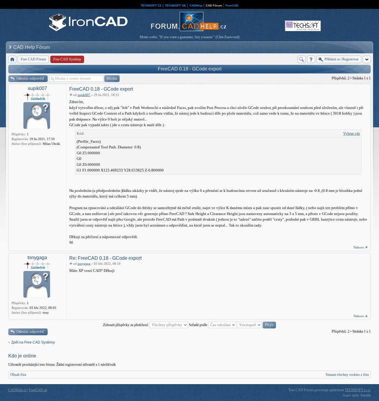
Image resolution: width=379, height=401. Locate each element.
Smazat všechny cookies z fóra (347, 375)
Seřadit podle (198, 325)
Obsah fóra (18, 375)
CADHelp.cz (17, 390)
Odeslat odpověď (30, 78)
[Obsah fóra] (12, 59)
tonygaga (37, 257)
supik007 (37, 88)
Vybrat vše (351, 133)
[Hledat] (302, 59)
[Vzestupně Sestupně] (256, 325)
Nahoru (359, 247)
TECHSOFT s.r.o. (358, 390)
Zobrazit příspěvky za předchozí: (126, 325)
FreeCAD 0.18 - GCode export (189, 68)
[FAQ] (311, 59)
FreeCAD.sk (38, 390)
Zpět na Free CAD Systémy (33, 342)
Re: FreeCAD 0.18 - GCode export (105, 258)
